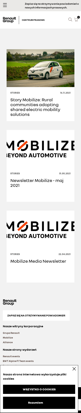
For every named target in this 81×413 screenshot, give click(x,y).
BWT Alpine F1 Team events (18, 360)
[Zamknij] (71, 368)
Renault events (11, 356)
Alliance (8, 342)
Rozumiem (35, 402)
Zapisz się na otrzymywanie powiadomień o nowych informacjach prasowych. (52, 5)
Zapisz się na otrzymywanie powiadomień (36, 315)
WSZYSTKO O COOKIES (39, 389)
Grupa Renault (11, 332)
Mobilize (8, 337)
